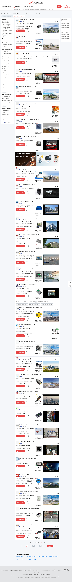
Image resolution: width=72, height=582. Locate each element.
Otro (3, 46)
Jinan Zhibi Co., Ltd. (26, 201)
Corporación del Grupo (7, 44)
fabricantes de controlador (45, 9)
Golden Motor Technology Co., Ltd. (27, 358)
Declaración (13, 569)
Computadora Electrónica (42, 301)
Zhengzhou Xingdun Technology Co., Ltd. (28, 103)
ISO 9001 (5, 68)
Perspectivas (60, 569)
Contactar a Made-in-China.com (42, 569)
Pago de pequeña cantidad (6, 57)
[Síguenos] (65, 569)
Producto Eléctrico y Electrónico (6, 28)
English (11, 570)
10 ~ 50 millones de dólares (7, 80)
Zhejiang (5, 112)
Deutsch (38, 570)
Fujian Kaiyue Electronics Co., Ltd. (27, 268)
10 (38, 542)
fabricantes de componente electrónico (32, 9)
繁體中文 (20, 570)
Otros (4, 70)
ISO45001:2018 (6, 66)
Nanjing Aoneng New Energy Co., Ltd (27, 86)
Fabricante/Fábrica (7, 42)
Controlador (32, 301)
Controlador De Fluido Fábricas (32, 559)
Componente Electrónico (21, 301)
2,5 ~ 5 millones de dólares (7, 86)
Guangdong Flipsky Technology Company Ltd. (29, 391)
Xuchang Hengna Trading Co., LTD (27, 324)
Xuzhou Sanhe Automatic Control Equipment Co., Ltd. (31, 218)
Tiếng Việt (39, 571)
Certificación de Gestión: (20, 28)
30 (41, 542)
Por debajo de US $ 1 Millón (7, 77)
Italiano (48, 570)
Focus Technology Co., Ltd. (33, 574)
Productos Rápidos (53, 569)
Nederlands (68, 570)
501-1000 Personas (6, 103)
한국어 (59, 570)
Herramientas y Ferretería (7, 31)
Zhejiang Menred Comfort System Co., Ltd (28, 491)
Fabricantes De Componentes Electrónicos (32, 558)
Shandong (5, 114)
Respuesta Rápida (7, 53)
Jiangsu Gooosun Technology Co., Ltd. (27, 19)
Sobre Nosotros (7, 569)
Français (29, 570)
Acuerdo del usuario (21, 569)
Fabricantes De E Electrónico (20, 558)
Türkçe (34, 571)
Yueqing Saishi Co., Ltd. (27, 441)
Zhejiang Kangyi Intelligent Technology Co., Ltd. (30, 424)
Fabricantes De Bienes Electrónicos (20, 556)
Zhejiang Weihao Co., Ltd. (27, 341)
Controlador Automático (47, 304)
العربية (63, 570)
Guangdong (5, 110)
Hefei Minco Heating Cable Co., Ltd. (27, 184)
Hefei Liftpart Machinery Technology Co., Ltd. (29, 234)
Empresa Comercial (7, 40)
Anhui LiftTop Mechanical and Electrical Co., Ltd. (30, 374)
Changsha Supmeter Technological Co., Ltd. (29, 284)
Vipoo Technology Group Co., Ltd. (29, 508)
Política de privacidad (30, 569)
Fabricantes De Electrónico (43, 556)
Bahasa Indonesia (45, 571)
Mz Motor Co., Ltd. (23, 36)
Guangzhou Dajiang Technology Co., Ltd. (28, 251)
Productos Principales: (20, 25)
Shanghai (5, 117)
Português (44, 570)
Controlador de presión (34, 304)
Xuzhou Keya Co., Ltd (25, 168)
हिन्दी (25, 571)
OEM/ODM (6, 51)
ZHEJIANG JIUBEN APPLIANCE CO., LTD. (30, 307)
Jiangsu (5, 116)
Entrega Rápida (7, 55)
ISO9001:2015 (6, 63)
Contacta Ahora (21, 30)
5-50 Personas (6, 96)
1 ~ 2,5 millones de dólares (7, 89)
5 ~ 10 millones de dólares (7, 83)
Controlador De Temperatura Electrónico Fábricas (43, 558)
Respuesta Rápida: (19, 58)
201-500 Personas (6, 102)
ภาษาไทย (29, 571)
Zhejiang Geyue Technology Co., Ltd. (29, 119)
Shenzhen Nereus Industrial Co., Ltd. (27, 525)
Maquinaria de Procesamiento (6, 22)
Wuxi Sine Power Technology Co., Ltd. (27, 458)
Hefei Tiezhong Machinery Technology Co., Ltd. (29, 408)
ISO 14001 (5, 64)
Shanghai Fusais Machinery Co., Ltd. (27, 69)
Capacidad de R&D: (19, 26)
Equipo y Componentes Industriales (6, 25)
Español (34, 570)
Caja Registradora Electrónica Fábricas (20, 559)
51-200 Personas (6, 98)
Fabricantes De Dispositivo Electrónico (32, 556)
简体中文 (16, 570)
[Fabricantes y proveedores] (36, 2)
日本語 (25, 570)
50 (44, 542)
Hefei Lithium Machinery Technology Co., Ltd (29, 136)
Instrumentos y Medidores (7, 34)
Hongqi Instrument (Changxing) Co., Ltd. (28, 474)
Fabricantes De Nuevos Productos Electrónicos (54, 556)
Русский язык (54, 570)
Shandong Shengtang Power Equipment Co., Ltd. (30, 53)
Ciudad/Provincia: (19, 44)
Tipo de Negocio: (19, 23)
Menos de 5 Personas (7, 100)
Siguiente (49, 546)
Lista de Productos (7, 16)
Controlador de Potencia (21, 304)
